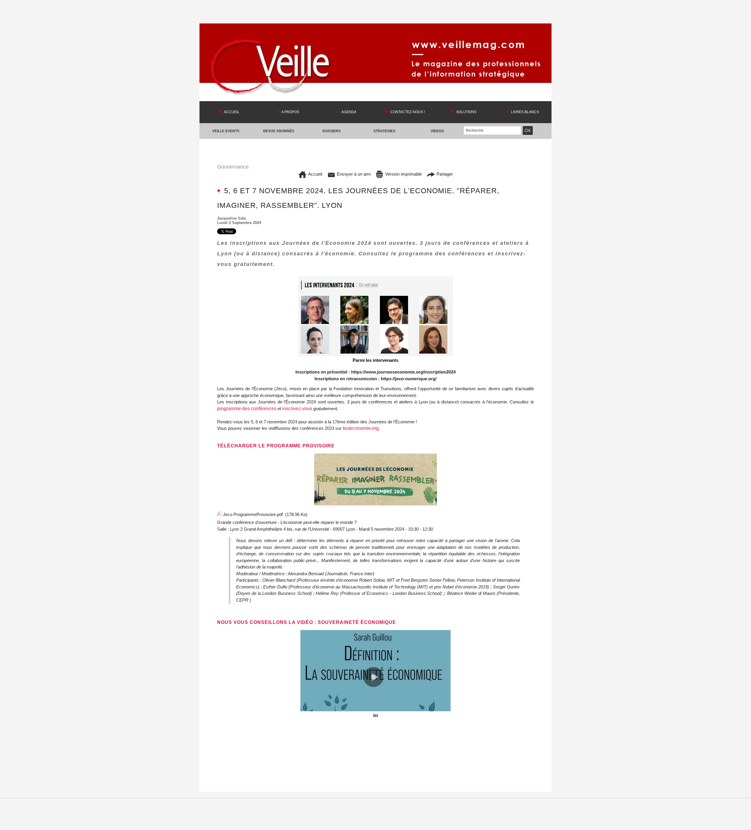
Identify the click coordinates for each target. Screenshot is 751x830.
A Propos (290, 112)
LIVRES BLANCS (524, 112)
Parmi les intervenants (375, 360)
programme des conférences (246, 408)
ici (375, 715)
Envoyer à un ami (353, 174)
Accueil (231, 112)
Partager (444, 174)
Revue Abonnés (278, 131)
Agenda (348, 112)
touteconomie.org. (361, 428)
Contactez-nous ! (407, 112)
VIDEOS (437, 131)
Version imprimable (403, 174)
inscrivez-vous (297, 408)
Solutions (465, 112)
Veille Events (225, 131)
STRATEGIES (384, 131)
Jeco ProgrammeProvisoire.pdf (253, 514)
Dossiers (331, 131)
